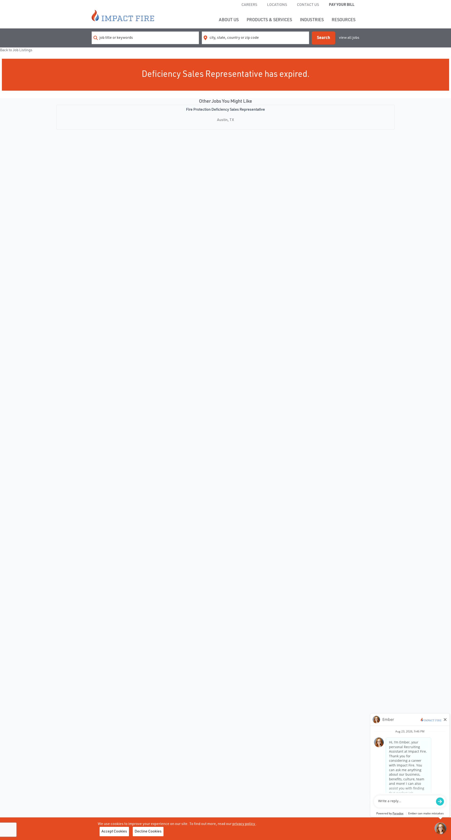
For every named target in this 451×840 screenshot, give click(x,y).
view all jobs (349, 38)
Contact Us (308, 5)
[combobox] (145, 37)
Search (323, 38)
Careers (249, 5)
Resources (343, 20)
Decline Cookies (148, 831)
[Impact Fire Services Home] (123, 15)
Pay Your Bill (341, 5)
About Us (229, 20)
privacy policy (244, 824)
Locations (277, 5)
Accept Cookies (114, 831)
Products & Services (269, 20)
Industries (312, 20)
